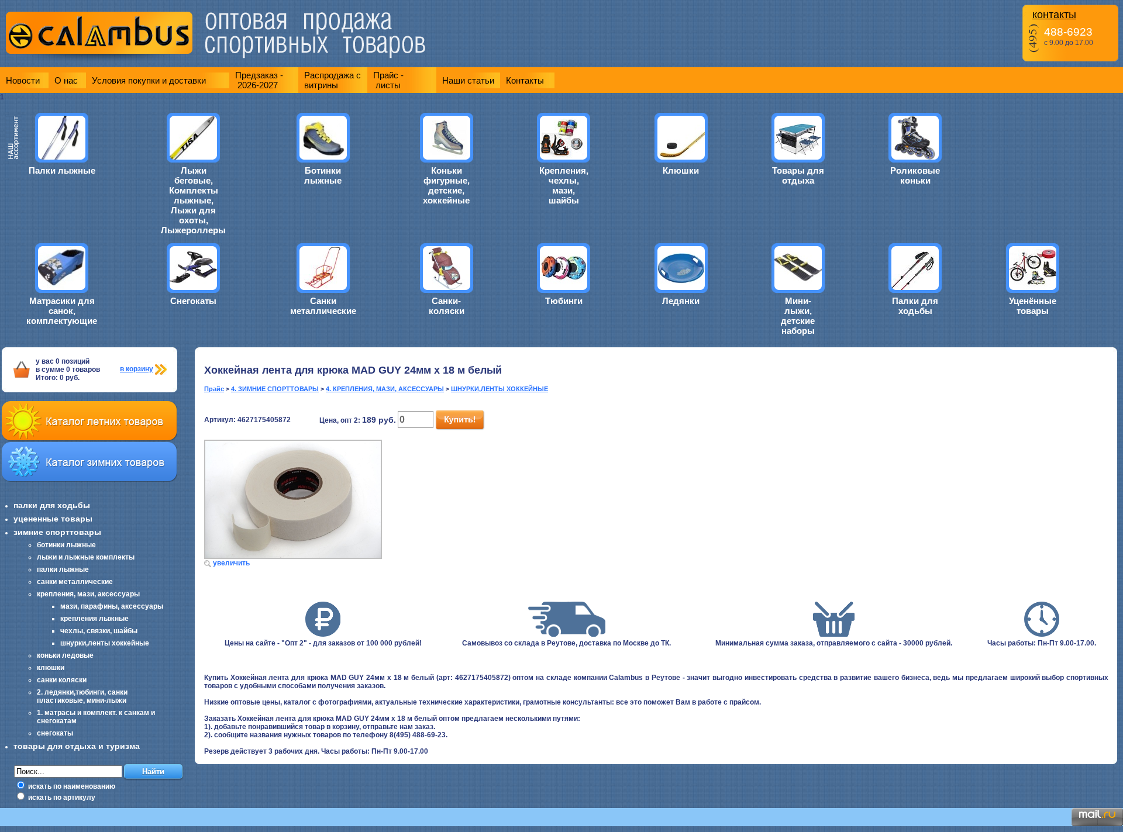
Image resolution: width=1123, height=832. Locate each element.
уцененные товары (52, 518)
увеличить (231, 563)
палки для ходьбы (51, 505)
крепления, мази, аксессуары (88, 594)
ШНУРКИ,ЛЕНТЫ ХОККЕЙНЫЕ (499, 388)
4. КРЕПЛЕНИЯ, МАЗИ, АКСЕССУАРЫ (385, 388)
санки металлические (75, 582)
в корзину (136, 369)
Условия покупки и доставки (149, 80)
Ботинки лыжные (323, 175)
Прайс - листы (388, 80)
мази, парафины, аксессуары (111, 606)
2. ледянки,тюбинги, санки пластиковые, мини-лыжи (82, 696)
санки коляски (62, 680)
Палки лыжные (62, 170)
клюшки (50, 668)
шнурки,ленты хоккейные (104, 643)
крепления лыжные (94, 618)
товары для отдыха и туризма (76, 746)
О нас (66, 80)
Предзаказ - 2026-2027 (259, 80)
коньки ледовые (65, 655)
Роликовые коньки (915, 175)
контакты (1054, 14)
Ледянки (681, 301)
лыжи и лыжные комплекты (86, 557)
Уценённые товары (1032, 306)
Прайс (214, 388)
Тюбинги (564, 301)
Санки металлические (323, 306)
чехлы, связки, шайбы (98, 631)
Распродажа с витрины (332, 80)
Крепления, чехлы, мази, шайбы (563, 185)
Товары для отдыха (798, 175)
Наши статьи (468, 80)
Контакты (525, 80)
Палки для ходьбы (915, 306)
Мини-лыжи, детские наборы (798, 316)
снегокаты (55, 733)
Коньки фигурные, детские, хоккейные (446, 185)
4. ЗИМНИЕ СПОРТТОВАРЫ (275, 388)
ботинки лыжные (66, 545)
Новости (23, 80)
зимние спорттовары (57, 532)
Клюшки (681, 170)
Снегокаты (193, 301)
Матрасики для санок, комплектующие (61, 311)
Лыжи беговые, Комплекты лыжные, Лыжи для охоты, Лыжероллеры (193, 200)
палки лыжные (63, 569)
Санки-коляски (446, 306)
